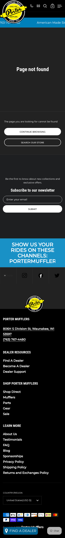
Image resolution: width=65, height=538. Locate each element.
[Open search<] (45, 6)
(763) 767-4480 (14, 339)
